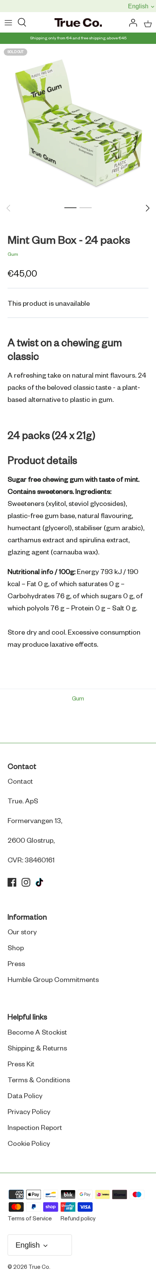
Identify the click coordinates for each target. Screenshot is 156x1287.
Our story (22, 932)
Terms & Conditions (39, 1080)
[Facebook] (12, 882)
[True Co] (78, 23)
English (136, 6)
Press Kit (21, 1064)
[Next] (147, 208)
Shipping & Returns (37, 1048)
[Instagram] (26, 882)
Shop (16, 948)
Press (16, 964)
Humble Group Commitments (53, 980)
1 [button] (70, 207)
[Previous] (8, 208)
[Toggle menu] (8, 23)
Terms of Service (30, 1219)
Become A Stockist (37, 1032)
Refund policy (78, 1219)
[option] (78, 122)
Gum (13, 254)
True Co (38, 1267)
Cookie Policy (29, 1144)
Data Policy (25, 1096)
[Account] (131, 23)
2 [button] (85, 207)
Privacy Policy (29, 1112)
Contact (20, 782)
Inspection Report (35, 1128)
